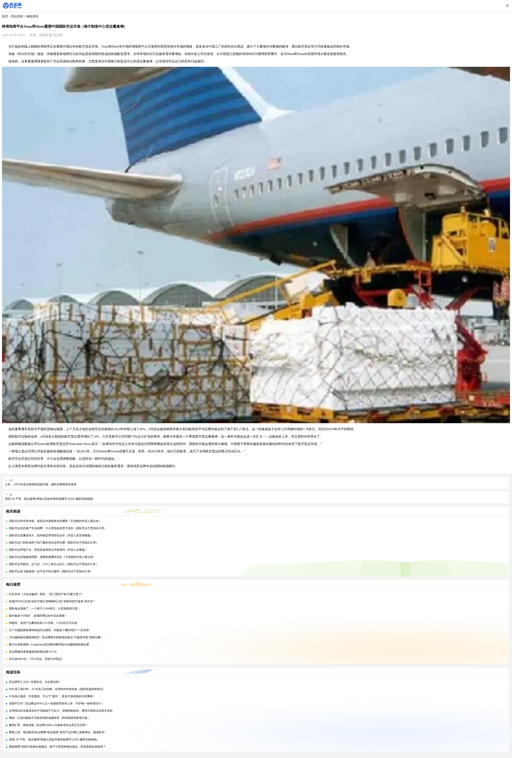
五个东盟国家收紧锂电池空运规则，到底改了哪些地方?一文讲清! (49, 630)
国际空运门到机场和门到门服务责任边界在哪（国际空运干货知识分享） (54, 542)
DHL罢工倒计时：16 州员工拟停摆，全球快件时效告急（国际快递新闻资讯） (57, 689)
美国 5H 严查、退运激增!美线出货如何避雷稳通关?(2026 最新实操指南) (49, 498)
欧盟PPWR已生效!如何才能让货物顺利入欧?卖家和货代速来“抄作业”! (52, 601)
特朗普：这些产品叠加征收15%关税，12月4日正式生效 (43, 622)
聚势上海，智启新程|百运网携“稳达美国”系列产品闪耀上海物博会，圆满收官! (57, 732)
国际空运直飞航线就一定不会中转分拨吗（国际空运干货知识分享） (51, 571)
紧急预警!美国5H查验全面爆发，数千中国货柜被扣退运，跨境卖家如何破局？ (57, 746)
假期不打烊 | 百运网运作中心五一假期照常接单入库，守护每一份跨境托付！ (56, 703)
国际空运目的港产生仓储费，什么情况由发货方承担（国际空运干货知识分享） (58, 528)
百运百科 (17, 16)
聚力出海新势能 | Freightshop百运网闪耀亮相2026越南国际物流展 (49, 644)
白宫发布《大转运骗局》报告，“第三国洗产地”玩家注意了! (45, 594)
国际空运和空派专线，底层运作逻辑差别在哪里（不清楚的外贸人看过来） (55, 521)
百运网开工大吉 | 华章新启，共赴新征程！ (35, 681)
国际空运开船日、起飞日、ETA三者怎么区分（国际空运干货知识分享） (53, 564)
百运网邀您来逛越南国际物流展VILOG (33, 651)
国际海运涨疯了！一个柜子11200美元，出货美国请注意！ (44, 608)
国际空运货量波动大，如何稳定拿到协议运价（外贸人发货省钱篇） (51, 535)
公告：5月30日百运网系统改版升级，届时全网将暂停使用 (40, 484)
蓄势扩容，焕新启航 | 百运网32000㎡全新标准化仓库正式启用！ (48, 725)
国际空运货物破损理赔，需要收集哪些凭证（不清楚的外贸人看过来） (52, 557)
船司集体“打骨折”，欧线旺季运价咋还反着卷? (37, 615)
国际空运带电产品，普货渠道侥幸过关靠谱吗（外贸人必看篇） (48, 549)
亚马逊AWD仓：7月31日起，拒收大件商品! (36, 658)
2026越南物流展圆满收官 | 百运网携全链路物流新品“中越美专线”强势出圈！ (56, 637)
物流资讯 (32, 16)
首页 (5, 16)
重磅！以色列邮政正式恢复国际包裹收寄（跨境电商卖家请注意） (49, 717)
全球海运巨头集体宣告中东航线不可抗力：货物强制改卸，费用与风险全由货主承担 (61, 710)
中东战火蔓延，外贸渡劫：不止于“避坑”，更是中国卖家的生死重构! (51, 696)
